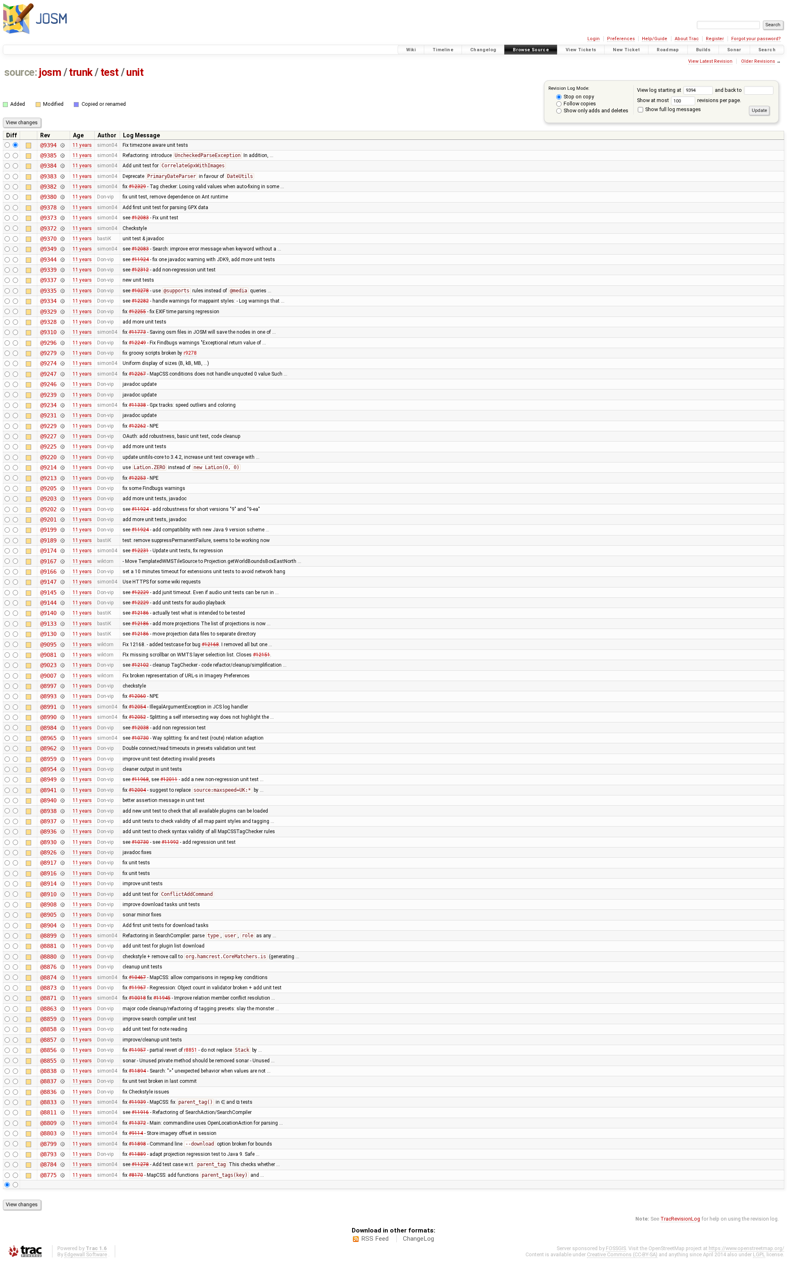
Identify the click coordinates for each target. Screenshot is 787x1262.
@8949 (48, 779)
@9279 (48, 353)
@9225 (48, 446)
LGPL (759, 1254)
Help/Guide (654, 38)
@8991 (48, 707)
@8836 (48, 1092)
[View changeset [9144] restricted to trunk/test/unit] (62, 602)
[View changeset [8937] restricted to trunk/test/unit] (62, 821)
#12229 (140, 592)
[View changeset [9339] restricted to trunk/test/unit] (62, 270)
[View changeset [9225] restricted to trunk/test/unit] (62, 446)
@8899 (48, 935)
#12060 (137, 696)
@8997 (48, 686)
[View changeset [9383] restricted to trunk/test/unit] (62, 176)
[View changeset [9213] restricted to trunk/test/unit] (62, 478)
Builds (703, 49)
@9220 (48, 457)
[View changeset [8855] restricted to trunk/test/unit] (62, 1060)
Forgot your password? (756, 38)
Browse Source (531, 49)
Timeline (442, 49)
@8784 (48, 1164)
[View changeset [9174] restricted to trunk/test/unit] (62, 550)
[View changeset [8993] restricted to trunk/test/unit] (62, 696)
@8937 (48, 821)
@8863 (48, 1008)
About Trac (687, 38)
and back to (729, 90)
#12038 (140, 728)
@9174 (48, 550)
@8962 (48, 748)
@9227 (48, 436)
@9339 (48, 270)
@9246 (48, 384)
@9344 (48, 259)
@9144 (48, 602)
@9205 (48, 488)
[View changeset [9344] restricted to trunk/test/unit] (62, 259)
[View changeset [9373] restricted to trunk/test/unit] (62, 217)
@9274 (48, 363)
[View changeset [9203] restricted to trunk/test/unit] (62, 498)
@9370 (48, 238)
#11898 (137, 1144)
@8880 (48, 956)
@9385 (48, 155)
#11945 (162, 998)
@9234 (48, 405)
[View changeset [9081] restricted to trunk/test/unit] (62, 655)
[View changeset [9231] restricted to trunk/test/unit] (62, 415)
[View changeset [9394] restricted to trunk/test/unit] (62, 145)
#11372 (137, 1123)
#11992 (170, 842)
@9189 (48, 540)
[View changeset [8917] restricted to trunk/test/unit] (62, 862)
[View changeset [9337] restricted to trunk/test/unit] (62, 280)
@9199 (48, 529)
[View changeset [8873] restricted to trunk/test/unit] (62, 987)
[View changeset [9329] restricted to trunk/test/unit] (62, 311)
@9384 (48, 165)
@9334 (48, 301)
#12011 (168, 779)
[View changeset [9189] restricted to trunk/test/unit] (62, 540)
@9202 (48, 509)
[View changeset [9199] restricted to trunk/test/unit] (62, 529)
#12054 (137, 707)
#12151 (261, 655)
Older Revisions (758, 61)
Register (715, 38)
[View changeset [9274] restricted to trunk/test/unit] (62, 363)
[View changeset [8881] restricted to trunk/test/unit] (62, 946)
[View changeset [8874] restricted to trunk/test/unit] (62, 977)
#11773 (137, 332)
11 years (82, 145)
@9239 (48, 395)
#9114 (136, 1133)
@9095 (48, 644)
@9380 (48, 197)
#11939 (137, 1102)
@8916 (48, 873)
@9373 (48, 217)
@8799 (48, 1144)
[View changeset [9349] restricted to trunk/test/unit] (62, 249)
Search (767, 49)
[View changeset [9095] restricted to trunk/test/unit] (62, 644)
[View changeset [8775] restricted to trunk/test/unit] (62, 1175)
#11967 (137, 988)
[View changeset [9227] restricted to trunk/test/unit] (62, 436)
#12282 (140, 301)
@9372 (48, 228)
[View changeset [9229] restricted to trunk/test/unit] (62, 426)
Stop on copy (578, 96)
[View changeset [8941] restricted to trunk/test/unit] (62, 790)
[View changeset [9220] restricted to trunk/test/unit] (62, 457)
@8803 (48, 1133)
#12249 (137, 343)
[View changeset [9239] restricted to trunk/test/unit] (62, 395)
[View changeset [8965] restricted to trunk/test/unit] (62, 738)
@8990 (48, 717)
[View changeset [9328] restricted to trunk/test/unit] (62, 322)
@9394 (48, 145)
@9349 (48, 249)
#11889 (137, 1154)
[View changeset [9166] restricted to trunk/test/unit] (62, 571)
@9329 (48, 311)
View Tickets (581, 49)
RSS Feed (375, 1238)
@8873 (48, 987)
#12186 (140, 613)
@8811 (48, 1112)
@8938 (48, 811)
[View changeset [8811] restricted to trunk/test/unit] (62, 1112)
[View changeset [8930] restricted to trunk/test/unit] (62, 842)
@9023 (48, 665)
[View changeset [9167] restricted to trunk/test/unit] (62, 561)
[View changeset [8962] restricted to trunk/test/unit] (62, 748)
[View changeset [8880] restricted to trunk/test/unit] (62, 956)
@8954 (48, 769)
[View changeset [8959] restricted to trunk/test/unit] (62, 759)
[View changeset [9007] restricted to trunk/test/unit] (62, 675)
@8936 (48, 831)
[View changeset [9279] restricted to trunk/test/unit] (62, 353)
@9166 (48, 571)
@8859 (48, 1019)
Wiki (411, 49)
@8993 (48, 696)
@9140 (48, 613)
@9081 (48, 655)
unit (134, 72)
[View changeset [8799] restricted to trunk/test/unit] (62, 1144)
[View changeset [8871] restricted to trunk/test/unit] (62, 998)
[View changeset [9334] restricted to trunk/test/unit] (62, 301)
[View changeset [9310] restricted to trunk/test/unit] (62, 332)
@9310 (48, 332)
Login (593, 38)
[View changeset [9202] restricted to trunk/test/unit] (62, 509)
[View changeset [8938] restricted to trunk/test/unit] (62, 811)
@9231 (48, 415)
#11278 (140, 1164)
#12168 (210, 644)
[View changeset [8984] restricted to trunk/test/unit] (62, 727)
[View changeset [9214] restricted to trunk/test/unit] (62, 467)
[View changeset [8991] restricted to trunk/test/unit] (62, 707)
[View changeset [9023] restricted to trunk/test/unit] (62, 665)
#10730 (140, 738)
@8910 (48, 894)
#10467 (137, 977)
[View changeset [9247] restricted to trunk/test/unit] (62, 374)
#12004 (137, 790)
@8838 (48, 1071)
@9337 (48, 280)
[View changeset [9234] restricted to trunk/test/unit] (62, 405)
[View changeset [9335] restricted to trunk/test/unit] (62, 290)
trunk (81, 72)
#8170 (136, 1175)
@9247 (48, 374)
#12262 (137, 426)
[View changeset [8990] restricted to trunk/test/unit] (62, 717)
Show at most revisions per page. (689, 100)
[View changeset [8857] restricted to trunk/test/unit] (62, 1039)
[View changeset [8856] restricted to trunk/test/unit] (62, 1050)
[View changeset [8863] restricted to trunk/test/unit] (62, 1008)
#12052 (137, 717)
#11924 (140, 259)
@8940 (48, 800)
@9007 (48, 675)
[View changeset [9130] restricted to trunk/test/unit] (62, 634)
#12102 (140, 665)
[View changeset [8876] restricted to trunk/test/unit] (62, 967)
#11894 (137, 1071)
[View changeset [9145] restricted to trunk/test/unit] (62, 592)
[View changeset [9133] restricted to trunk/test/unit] (62, 623)
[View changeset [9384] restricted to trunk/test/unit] (62, 165)
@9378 (48, 207)
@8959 (48, 759)
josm (50, 72)
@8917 (48, 862)
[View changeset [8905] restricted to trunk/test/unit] (62, 914)
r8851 (190, 1050)
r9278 (190, 353)
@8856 (48, 1050)
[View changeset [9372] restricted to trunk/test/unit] (62, 228)
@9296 (48, 342)
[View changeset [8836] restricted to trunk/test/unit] (62, 1092)
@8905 (48, 914)
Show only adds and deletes (595, 110)
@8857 (48, 1039)
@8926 (48, 852)
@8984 (48, 727)
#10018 (137, 998)
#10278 (140, 291)
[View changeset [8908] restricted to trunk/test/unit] (62, 904)
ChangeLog (418, 1238)
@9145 (48, 592)
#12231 (140, 551)
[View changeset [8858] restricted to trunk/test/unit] (62, 1029)
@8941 (48, 790)
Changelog (483, 49)
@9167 (48, 561)
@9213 (48, 478)
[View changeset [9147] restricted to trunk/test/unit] (62, 582)
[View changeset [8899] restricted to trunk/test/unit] (62, 935)
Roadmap (668, 49)
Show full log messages (672, 109)
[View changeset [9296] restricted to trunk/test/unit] (62, 342)
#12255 (137, 311)
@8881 (48, 946)
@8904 (48, 925)
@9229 (48, 426)
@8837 (48, 1081)
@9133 (48, 623)
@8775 (48, 1175)
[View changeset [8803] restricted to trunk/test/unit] (62, 1133)
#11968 (140, 779)
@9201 (48, 519)
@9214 (48, 467)
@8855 (48, 1060)
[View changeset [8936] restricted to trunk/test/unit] (62, 831)
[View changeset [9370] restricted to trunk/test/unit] (62, 238)
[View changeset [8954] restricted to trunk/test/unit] (62, 769)
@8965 (48, 738)
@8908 (48, 904)
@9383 (48, 176)
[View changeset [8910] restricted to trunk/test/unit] (62, 894)
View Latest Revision (710, 61)
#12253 (137, 478)
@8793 (48, 1154)
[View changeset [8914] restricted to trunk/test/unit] (62, 883)
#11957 (137, 1050)
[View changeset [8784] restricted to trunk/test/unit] (62, 1164)
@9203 (48, 498)
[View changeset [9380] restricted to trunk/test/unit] (62, 197)
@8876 (48, 967)
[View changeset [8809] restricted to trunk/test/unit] (62, 1123)
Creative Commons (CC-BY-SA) (622, 1254)
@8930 (48, 842)
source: (20, 72)
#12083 (140, 218)
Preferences (621, 38)
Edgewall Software (85, 1254)
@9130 (48, 634)
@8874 (48, 977)
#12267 (137, 374)
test (109, 72)
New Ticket (626, 49)
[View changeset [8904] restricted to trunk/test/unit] (62, 925)
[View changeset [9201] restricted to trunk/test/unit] (62, 519)
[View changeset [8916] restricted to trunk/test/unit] (62, 873)
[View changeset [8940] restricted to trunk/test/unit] (62, 800)
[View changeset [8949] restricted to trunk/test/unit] (62, 779)
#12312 (140, 270)
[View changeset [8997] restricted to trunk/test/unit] (62, 686)
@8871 (48, 998)
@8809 (48, 1123)
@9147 (48, 582)
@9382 (48, 186)
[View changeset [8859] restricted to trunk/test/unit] (62, 1019)
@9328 (48, 322)
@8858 (48, 1029)
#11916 (140, 1112)
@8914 (48, 883)
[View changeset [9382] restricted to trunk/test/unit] (62, 186)
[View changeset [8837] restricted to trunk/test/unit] (62, 1081)
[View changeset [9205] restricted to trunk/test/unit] (62, 488)
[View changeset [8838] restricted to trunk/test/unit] (62, 1071)
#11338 (137, 405)
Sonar (734, 49)
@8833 (48, 1102)
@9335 (48, 290)
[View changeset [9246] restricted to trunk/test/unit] (62, 384)
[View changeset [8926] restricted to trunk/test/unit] (62, 852)
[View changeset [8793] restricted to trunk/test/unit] (62, 1154)
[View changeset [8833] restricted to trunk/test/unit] (62, 1102)
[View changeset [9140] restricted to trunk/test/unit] (62, 613)
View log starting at (659, 90)
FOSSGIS (616, 1248)
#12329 (137, 186)
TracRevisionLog (680, 1219)
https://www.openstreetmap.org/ (746, 1248)
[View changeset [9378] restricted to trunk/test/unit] (62, 207)
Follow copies (579, 103)
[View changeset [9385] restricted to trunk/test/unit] (62, 155)
